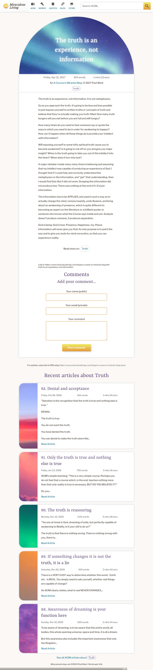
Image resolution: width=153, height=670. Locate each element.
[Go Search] (147, 6)
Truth (85, 248)
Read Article (48, 444)
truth (76, 88)
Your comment (76, 319)
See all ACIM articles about (76, 657)
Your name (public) (76, 291)
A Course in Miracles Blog (68, 82)
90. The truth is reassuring (66, 510)
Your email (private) (76, 305)
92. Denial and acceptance (65, 388)
